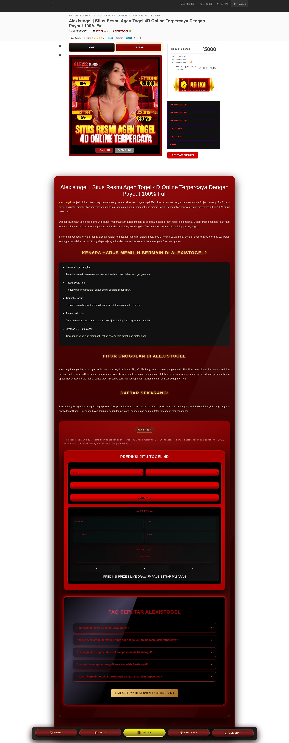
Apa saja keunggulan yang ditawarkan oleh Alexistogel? (112, 664)
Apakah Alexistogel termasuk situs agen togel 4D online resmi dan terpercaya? (127, 639)
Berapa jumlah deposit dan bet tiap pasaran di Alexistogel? (114, 652)
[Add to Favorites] (60, 46)
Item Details (76, 38)
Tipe (148, 466)
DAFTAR (139, 47)
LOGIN (92, 47)
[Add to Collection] (60, 55)
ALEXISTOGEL (75, 15)
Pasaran (75, 466)
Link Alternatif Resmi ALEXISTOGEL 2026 (144, 693)
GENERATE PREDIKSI (183, 155)
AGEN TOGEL (91, 15)
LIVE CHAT (234, 733)
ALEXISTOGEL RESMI (150, 15)
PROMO (58, 732)
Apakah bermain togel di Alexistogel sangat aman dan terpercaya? (119, 676)
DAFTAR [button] (122, 150)
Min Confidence (79, 479)
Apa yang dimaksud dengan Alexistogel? (102, 627)
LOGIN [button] (101, 150)
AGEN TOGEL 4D (107, 15)
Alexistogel (65, 202)
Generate (144, 497)
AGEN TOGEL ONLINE (128, 15)
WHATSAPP (190, 733)
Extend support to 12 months (196, 68)
